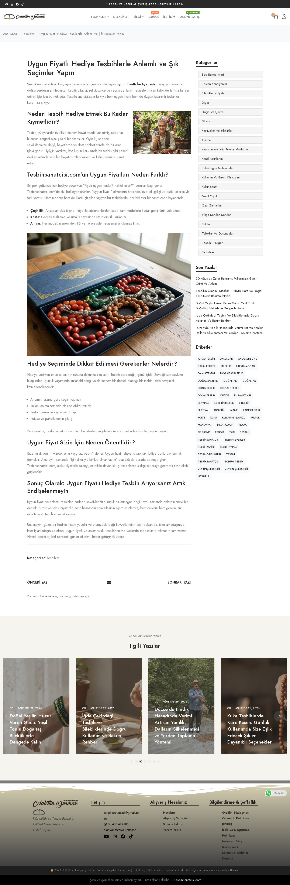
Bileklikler (121, 16)
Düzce (206, 121)
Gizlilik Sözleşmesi (235, 812)
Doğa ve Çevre (212, 112)
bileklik (226, 366)
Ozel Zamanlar (212, 205)
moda (242, 425)
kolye (201, 418)
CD (11, 708)
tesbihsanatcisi (208, 440)
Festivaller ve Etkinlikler (217, 130)
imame (234, 410)
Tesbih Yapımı (228, 447)
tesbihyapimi (206, 447)
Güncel (206, 140)
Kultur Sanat (209, 186)
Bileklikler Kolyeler (214, 93)
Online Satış (189, 16)
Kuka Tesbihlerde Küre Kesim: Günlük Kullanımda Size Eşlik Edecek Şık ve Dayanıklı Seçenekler (249, 728)
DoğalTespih (206, 395)
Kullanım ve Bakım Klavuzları (221, 177)
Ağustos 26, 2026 (175, 702)
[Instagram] (12, 4)
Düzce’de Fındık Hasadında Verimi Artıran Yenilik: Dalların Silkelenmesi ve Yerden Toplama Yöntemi (177, 725)
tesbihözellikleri (209, 454)
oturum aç (51, 596)
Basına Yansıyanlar (214, 84)
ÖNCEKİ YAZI (37, 582)
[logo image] (24, 16)
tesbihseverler (235, 440)
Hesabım (169, 812)
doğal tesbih (229, 388)
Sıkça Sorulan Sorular (216, 214)
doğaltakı (230, 381)
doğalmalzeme (208, 381)
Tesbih (244, 432)
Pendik (219, 432)
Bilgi (137, 16)
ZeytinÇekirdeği (209, 469)
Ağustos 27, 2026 (102, 708)
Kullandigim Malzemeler (218, 168)
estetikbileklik (224, 403)
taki (232, 432)
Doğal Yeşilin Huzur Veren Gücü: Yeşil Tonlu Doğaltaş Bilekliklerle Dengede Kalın (30, 728)
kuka (213, 418)
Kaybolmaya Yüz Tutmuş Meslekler (225, 149)
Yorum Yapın (172, 829)
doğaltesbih (206, 388)
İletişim (169, 16)
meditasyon (225, 425)
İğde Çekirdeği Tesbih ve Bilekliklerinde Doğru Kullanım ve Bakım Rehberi (104, 728)
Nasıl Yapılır (210, 196)
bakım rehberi (207, 366)
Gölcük (219, 410)
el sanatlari (242, 395)
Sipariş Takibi (172, 824)
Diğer (205, 102)
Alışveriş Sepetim (175, 818)
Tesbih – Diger (212, 242)
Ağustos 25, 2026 (247, 708)
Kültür (255, 418)
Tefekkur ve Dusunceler (218, 233)
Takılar (206, 224)
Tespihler (98, 16)
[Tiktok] (22, 4)
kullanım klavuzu (233, 418)
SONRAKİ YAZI (179, 582)
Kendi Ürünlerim (212, 158)
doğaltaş (249, 381)
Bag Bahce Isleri (213, 74)
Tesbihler (53, 558)
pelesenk (204, 432)
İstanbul (203, 476)
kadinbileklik (251, 410)
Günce (153, 16)
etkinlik (244, 403)
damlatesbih (206, 373)
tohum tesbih (234, 462)
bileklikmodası (245, 366)
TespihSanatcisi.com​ (187, 880)
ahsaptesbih (206, 359)
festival (203, 410)
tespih (230, 454)
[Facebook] (17, 4)
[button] (131, 761)
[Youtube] (6, 4)
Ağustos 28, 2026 (30, 708)
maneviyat (205, 425)
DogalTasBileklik (231, 373)
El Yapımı (203, 403)
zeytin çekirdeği (236, 469)
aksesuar (226, 359)
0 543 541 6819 (118, 824)
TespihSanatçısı (208, 462)
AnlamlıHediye (247, 359)
